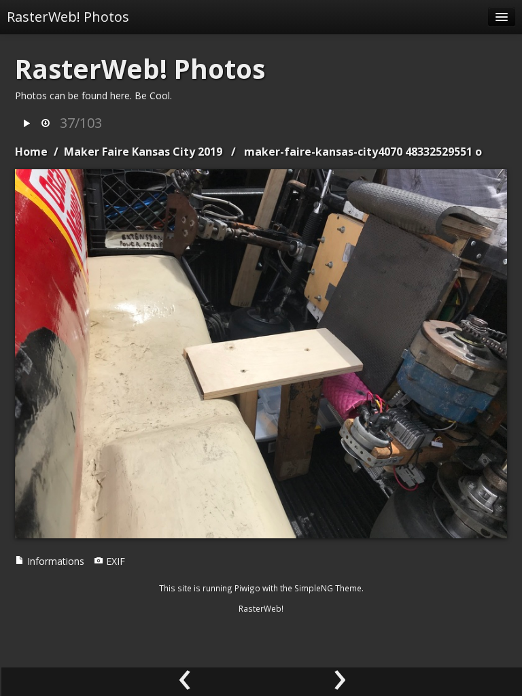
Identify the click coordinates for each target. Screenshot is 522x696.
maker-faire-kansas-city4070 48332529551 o (363, 151)
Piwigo (247, 587)
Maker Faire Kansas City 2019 (143, 151)
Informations (54, 561)
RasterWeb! (261, 608)
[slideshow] (26, 124)
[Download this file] (45, 124)
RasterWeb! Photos (68, 16)
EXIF (114, 561)
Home (31, 151)
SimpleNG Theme (328, 587)
